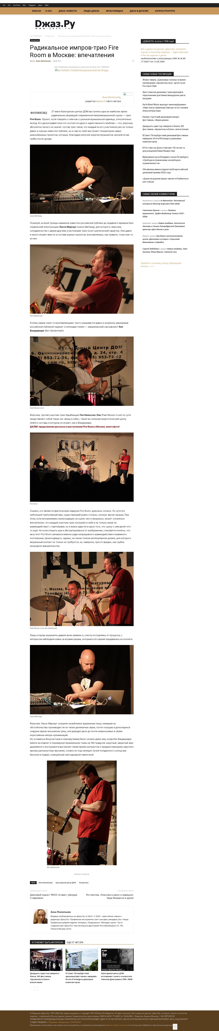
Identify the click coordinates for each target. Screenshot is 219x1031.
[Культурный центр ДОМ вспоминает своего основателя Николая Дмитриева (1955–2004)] (117, 960)
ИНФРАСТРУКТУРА (165, 10)
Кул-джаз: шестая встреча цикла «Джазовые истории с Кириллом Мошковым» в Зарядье (163, 239)
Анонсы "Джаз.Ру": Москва (112, 970)
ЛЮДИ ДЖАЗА (91, 10)
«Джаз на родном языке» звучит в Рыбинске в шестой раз (165, 180)
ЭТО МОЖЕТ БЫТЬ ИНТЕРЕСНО (47, 942)
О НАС (48, 10)
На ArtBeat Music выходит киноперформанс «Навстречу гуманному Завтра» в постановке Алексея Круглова (165, 107)
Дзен (40, 5)
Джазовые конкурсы (74, 970)
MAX (46, 5)
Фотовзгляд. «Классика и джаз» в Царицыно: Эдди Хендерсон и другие (110, 896)
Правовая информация (59, 1022)
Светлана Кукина (151, 210)
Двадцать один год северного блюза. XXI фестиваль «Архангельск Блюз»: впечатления (165, 127)
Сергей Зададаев (151, 248)
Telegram (31, 5)
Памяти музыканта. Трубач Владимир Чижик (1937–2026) (163, 213)
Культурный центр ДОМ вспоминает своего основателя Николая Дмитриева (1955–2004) (116, 976)
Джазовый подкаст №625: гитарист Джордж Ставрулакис (53, 896)
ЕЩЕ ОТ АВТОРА (75, 942)
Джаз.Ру (101, 101)
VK (4, 5)
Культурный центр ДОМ (66, 882)
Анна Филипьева (43, 61)
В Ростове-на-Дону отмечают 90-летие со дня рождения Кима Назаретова (164, 149)
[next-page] (36, 988)
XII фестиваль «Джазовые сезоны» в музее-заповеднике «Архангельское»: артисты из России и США (164, 83)
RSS (24, 5)
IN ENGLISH (76, 1022)
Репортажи (50, 36)
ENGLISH (36, 10)
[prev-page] (32, 988)
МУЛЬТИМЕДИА (114, 10)
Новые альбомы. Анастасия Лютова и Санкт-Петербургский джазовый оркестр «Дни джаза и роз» (164, 226)
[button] (185, 11)
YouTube (16, 5)
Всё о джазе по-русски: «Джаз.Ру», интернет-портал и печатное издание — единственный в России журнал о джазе (164, 52)
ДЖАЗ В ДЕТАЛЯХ (139, 10)
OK (9, 5)
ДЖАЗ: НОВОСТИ (68, 10)
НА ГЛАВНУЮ (36, 36)
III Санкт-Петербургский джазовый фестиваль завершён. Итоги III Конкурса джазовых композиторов (165, 138)
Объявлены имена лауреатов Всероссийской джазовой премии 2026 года (165, 171)
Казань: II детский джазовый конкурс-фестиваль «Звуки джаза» (161, 118)
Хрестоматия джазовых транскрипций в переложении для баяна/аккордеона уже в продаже (164, 95)
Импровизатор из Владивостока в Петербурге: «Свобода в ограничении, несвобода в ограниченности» (166, 160)
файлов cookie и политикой (118, 1025)
